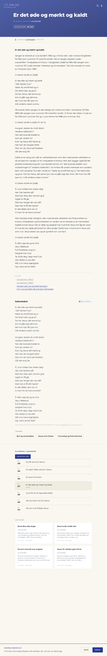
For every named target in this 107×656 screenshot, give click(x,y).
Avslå (86, 650)
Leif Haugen (30, 40)
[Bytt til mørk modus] (102, 6)
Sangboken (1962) (25, 279)
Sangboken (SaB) (23, 456)
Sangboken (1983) (25, 283)
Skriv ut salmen (86, 301)
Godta (97, 650)
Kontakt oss (65, 425)
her (60, 651)
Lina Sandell (36, 21)
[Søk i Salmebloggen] (97, 6)
